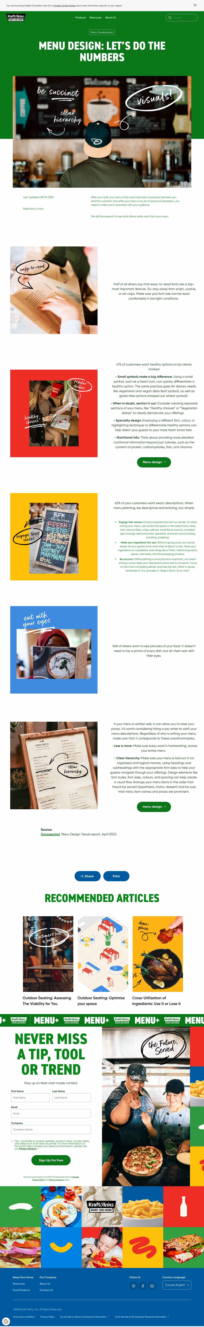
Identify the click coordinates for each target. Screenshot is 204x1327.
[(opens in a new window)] (102, 1020)
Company (17, 1123)
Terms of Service (56, 1180)
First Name (17, 1091)
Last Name (58, 1091)
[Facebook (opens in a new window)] (143, 1286)
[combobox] (182, 17)
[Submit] (169, 17)
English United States (65, 5)
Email (14, 1107)
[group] (105, 962)
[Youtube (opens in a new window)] (152, 1286)
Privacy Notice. (29, 1148)
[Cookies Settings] (6, 1321)
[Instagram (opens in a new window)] (133, 1286)
